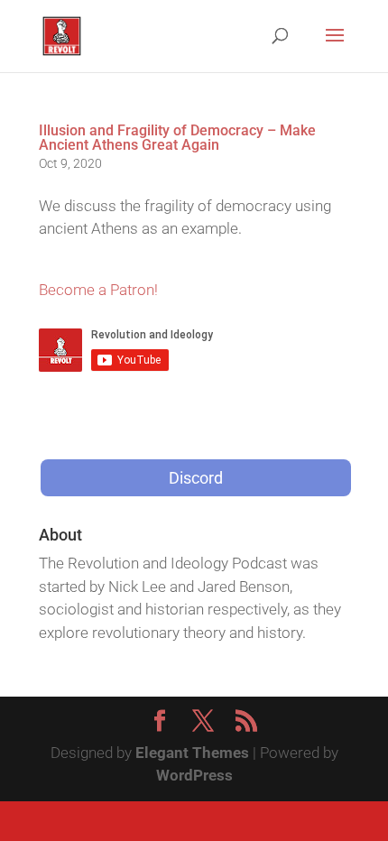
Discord (196, 477)
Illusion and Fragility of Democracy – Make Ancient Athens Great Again (177, 137)
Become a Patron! (98, 290)
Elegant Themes (192, 753)
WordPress (194, 775)
